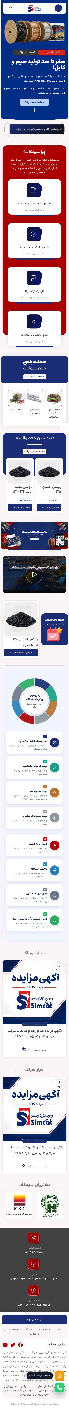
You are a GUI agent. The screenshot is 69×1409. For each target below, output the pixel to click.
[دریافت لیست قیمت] (59, 1376)
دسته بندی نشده (32, 1024)
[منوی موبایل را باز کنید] (58, 8)
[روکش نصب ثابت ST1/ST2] (20, 472)
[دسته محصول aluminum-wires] (35, 403)
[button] (49, 507)
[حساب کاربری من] (10, 8)
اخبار (43, 1024)
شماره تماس (34, 1248)
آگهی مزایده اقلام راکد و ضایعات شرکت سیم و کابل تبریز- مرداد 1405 (34, 1033)
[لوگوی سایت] (34, 8)
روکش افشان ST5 (51, 489)
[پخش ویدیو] (34, 574)
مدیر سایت (40, 1050)
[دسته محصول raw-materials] (16, 402)
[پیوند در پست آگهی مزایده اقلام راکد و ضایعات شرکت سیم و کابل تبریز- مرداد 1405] (34, 992)
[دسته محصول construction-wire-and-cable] (53, 405)
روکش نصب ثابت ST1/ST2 (22, 489)
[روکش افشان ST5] (49, 472)
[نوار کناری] (64, 427)
